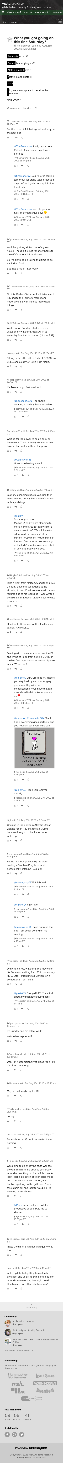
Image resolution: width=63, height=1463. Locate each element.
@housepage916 (23, 401)
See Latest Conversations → (19, 1350)
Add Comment (10, 22)
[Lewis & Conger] (45, 1375)
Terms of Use (39, 1457)
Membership (11, 1360)
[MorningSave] (45, 1383)
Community (10, 1316)
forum (19, 3)
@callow (18, 515)
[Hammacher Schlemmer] (18, 1375)
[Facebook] (7, 1434)
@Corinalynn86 (22, 459)
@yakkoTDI (20, 904)
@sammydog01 (22, 882)
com (12, 3)
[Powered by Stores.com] (31, 1449)
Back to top (31, 1307)
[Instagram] (14, 1434)
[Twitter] (21, 1434)
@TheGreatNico (23, 146)
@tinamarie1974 (23, 176)
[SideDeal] (18, 1390)
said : (29, 123)
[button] (3, 12)
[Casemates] (31, 1398)
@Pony (18, 1205)
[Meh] (6, 3)
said (32, 159)
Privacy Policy (24, 1457)
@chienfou (20, 677)
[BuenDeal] (45, 1390)
